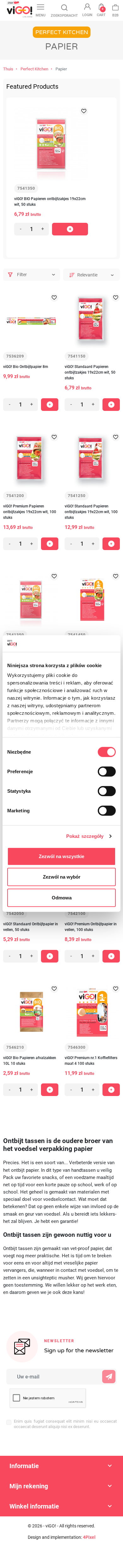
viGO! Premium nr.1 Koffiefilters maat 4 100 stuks (91, 1061)
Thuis (8, 69)
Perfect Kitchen (34, 69)
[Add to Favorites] (84, 111)
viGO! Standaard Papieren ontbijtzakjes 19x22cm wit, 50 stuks (90, 372)
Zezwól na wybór (61, 877)
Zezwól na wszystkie (61, 856)
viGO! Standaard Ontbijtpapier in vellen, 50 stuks (30, 927)
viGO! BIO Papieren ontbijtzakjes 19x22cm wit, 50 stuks (49, 202)
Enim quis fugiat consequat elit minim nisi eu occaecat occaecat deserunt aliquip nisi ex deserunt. (65, 1424)
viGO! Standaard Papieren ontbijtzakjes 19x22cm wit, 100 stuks (91, 512)
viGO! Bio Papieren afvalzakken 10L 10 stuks (29, 1061)
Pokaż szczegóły (85, 836)
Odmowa (62, 897)
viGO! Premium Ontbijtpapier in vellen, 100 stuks (91, 927)
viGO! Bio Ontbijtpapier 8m (25, 367)
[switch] (107, 771)
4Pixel (89, 1537)
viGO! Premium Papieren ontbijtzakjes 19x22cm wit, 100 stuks (29, 512)
